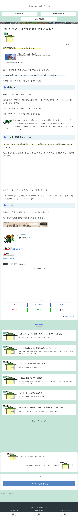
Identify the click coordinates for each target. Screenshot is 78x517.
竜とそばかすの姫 (20, 264)
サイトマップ (14, 510)
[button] (62, 310)
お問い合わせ (39, 510)
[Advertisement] (39, 173)
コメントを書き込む (39, 483)
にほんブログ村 (18, 249)
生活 (6, 264)
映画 (12, 264)
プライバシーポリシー (64, 510)
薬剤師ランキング (9, 258)
